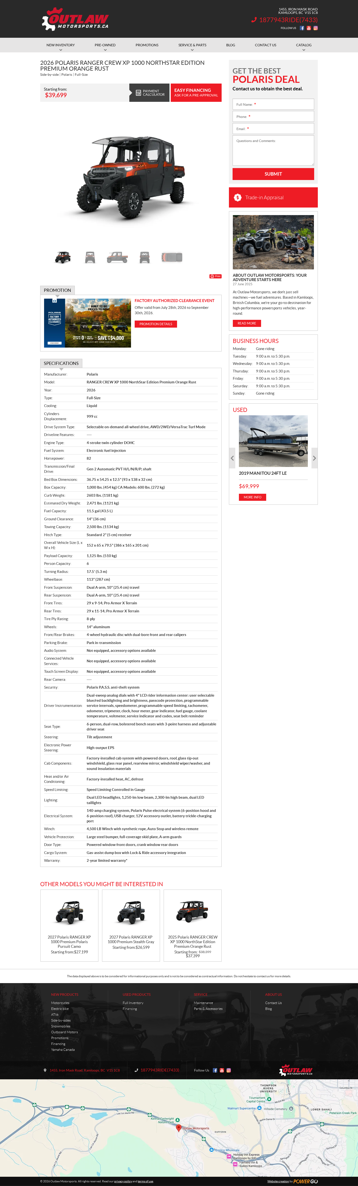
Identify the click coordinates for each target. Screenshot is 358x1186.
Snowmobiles (60, 1026)
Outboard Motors (64, 1032)
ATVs (54, 1014)
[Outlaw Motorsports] (76, 19)
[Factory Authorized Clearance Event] (87, 323)
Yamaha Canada (63, 1050)
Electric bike (60, 1009)
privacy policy (123, 1181)
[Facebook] (302, 28)
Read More (247, 323)
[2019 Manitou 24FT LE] (273, 441)
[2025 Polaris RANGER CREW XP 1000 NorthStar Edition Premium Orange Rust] (193, 912)
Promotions (59, 1038)
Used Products (137, 994)
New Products (64, 994)
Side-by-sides (61, 1020)
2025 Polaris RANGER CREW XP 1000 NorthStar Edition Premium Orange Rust (192, 942)
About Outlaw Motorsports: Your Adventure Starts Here (270, 277)
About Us (273, 994)
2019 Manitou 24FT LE (263, 473)
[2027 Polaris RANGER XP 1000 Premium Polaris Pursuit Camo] (69, 912)
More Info (252, 497)
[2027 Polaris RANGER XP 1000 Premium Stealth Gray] (131, 912)
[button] (50, 177)
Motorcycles (60, 1003)
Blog (268, 1009)
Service (200, 994)
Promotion (57, 290)
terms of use (145, 1181)
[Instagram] (315, 28)
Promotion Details (156, 324)
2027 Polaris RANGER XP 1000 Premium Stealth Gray (131, 939)
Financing (58, 1044)
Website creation (278, 1181)
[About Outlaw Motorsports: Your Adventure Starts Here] (273, 242)
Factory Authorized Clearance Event (175, 300)
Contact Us (273, 1003)
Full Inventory (133, 1003)
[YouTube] (309, 28)
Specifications (61, 363)
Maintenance (203, 1003)
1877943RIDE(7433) (288, 19)
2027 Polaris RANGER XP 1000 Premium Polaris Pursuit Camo (69, 942)
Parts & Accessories (208, 1009)
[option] (131, 177)
